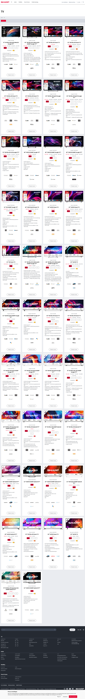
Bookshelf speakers (33, 657)
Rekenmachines (72, 2)
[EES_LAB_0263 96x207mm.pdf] (35, 378)
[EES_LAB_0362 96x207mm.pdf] (35, 102)
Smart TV (45, 645)
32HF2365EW (11, 209)
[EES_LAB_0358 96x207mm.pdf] (77, 106)
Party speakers (32, 655)
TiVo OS (44, 644)
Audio (15, 2)
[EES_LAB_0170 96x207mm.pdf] (13, 596)
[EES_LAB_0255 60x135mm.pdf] (77, 540)
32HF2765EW (13, 210)
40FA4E (74, 536)
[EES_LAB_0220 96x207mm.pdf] (56, 435)
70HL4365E (9, 154)
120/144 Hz (31, 645)
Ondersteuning (35, 2)
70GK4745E (79, 317)
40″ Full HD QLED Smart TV (32, 207)
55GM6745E (53, 319)
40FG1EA (9, 536)
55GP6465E (53, 374)
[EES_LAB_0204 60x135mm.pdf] (56, 540)
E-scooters (17, 680)
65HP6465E (51, 99)
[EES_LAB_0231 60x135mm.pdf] (77, 489)
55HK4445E (13, 97)
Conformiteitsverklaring (31, 688)
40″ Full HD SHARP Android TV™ (11, 481)
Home (2, 17)
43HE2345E (72, 209)
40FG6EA (16, 536)
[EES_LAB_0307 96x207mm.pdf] (77, 322)
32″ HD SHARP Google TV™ (11, 207)
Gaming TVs (3, 644)
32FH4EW (74, 485)
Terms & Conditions (5, 688)
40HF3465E (55, 154)
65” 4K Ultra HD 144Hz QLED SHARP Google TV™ (32, 43)
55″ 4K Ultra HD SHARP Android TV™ (53, 427)
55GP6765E (57, 374)
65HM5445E (32, 97)
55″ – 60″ (17, 642)
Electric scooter (4, 668)
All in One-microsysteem (62, 657)
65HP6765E (60, 99)
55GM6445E (58, 317)
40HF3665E (59, 154)
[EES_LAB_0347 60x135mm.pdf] (77, 213)
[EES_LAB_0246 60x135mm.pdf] (56, 488)
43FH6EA (53, 483)
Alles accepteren (73, 696)
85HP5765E (81, 99)
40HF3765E (53, 155)
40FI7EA (17, 483)
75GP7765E (18, 374)
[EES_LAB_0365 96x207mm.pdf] (56, 49)
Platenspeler (60, 660)
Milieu (38, 688)
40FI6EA (14, 483)
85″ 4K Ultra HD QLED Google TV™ (74, 96)
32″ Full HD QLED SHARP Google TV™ (11, 316)
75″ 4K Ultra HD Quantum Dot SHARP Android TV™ (11, 588)
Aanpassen (65, 696)
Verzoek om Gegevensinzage (50, 688)
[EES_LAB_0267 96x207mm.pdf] (77, 433)
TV (11, 2)
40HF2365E (72, 154)
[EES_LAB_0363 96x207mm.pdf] (13, 158)
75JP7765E (17, 45)
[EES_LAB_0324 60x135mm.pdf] (77, 160)
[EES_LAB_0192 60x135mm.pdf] (13, 542)
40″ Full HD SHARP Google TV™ (32, 152)
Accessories (45, 657)
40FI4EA (11, 483)
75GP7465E (9, 374)
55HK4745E (17, 97)
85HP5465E (72, 99)
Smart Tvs (17, 678)
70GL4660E (81, 374)
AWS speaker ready (4, 647)
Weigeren (59, 696)
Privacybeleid (12, 688)
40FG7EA (10, 537)
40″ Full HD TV (74, 262)
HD (58, 644)
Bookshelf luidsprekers (62, 659)
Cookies (42, 688)
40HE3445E (32, 209)
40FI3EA (7, 483)
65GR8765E (57, 265)
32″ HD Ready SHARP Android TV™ (74, 482)
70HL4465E (13, 154)
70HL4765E (17, 154)
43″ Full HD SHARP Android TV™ (53, 481)
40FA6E (77, 536)
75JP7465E (9, 45)
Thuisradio (74, 655)
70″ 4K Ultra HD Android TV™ (32, 427)
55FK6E (33, 536)
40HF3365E (51, 154)
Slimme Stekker (4, 678)
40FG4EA (12, 536)
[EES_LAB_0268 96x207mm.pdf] (35, 436)
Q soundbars (17, 655)
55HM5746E (79, 44)
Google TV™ (45, 642)
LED (30, 644)
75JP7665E (13, 45)
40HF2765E (74, 155)
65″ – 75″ (17, 640)
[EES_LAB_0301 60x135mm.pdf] (13, 323)
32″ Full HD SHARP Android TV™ (32, 481)
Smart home (27, 2)
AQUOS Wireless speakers (77, 640)
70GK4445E (74, 317)
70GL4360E (72, 374)
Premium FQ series (4, 642)
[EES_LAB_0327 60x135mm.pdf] (35, 158)
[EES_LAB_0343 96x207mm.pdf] (77, 49)
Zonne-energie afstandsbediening (75, 643)
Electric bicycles (18, 668)
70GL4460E (76, 374)
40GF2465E (34, 317)
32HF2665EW (8, 210)
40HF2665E (81, 154)
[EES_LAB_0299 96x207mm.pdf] (56, 324)
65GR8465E (53, 265)
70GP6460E (32, 374)
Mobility (20, 2)
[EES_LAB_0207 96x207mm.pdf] (35, 540)
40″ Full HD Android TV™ (11, 534)
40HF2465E (76, 154)
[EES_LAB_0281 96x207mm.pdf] (56, 270)
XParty (2, 657)
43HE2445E (76, 209)
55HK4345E (9, 97)
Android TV (45, 640)
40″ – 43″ (17, 644)
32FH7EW (78, 485)
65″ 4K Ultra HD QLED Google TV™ (53, 96)
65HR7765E (39, 45)
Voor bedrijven (65, 2)
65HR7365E (30, 45)
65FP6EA (10, 430)
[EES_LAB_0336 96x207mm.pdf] (56, 104)
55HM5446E (74, 44)
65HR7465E (34, 45)
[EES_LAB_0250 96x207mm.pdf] (13, 435)
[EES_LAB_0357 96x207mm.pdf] (13, 50)
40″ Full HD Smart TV (53, 207)
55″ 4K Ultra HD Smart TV (53, 42)
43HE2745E (81, 209)
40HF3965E (34, 154)
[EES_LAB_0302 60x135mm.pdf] (35, 322)
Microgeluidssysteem (61, 655)
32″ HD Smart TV (11, 262)
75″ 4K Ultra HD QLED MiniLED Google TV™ (11, 43)
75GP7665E (13, 374)
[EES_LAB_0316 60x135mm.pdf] (77, 268)
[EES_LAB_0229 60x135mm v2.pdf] (35, 487)
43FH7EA (56, 483)
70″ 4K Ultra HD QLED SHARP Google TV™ (31, 371)
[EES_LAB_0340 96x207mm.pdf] (35, 50)
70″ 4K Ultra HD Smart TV (74, 315)
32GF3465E (13, 319)
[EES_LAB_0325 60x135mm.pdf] (35, 213)
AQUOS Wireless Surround (20, 659)
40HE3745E (36, 209)
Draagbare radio (75, 657)
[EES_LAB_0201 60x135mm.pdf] (13, 488)
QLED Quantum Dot (33, 642)
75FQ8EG (33, 265)
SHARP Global (19, 685)
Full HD (58, 642)
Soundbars (17, 657)
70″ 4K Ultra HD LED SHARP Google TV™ (74, 371)
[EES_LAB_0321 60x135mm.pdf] (13, 268)
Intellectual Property (20, 688)
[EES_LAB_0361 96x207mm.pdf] (13, 102)
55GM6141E (53, 317)
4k (57, 640)
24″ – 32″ (17, 645)
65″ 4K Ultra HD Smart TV (32, 96)
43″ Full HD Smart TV (74, 207)
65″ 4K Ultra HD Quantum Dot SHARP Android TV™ (11, 427)
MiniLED (2, 640)
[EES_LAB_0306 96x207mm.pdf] (77, 380)
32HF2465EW (16, 209)
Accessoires (3, 670)
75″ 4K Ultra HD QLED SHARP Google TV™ (10, 371)
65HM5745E (36, 97)
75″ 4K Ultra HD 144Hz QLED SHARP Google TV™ (32, 262)
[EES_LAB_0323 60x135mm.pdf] (13, 215)
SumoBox (3, 659)
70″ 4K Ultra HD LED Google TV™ (10, 152)
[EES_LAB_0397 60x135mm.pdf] (56, 213)
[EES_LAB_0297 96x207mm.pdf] (13, 378)
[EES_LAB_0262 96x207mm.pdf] (56, 378)
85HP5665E (76, 99)
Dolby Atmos (3, 645)
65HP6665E (55, 99)
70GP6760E (36, 374)
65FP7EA (14, 430)
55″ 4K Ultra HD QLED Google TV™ (53, 371)
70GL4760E (74, 375)
